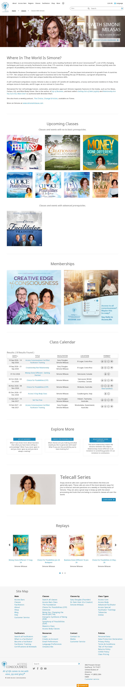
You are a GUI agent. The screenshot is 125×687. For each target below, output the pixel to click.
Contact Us (75, 636)
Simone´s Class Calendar (104, 40)
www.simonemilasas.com (33, 103)
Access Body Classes (51, 629)
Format (107, 356)
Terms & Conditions (106, 644)
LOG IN (109, 3)
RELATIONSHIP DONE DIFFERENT (100, 440)
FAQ (16, 615)
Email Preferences (50, 642)
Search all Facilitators (23, 636)
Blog (16, 612)
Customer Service (21, 617)
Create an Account (50, 639)
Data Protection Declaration (110, 639)
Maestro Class (48, 626)
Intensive (46, 610)
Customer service (92, 679)
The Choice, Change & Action (46, 98)
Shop (53, 3)
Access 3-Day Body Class (37, 393)
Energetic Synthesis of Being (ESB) (54, 618)
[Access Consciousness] (5, 7)
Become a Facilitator (23, 642)
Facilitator (62, 356)
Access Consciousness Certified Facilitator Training (37, 361)
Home (14, 11)
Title (37, 356)
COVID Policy (103, 652)
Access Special (104, 607)
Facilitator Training (22, 644)
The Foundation (49, 605)
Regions (31, 3)
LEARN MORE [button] (107, 500)
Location (85, 356)
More (58, 3)
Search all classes (49, 600)
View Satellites (107, 388)
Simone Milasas (77, 605)
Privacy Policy (104, 642)
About (14, 3)
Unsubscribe (47, 647)
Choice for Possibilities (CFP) (37, 380)
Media (72, 639)
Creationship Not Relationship (37, 367)
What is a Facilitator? (23, 639)
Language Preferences (52, 644)
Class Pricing (103, 654)
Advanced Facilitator (107, 605)
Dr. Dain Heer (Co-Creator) (81, 602)
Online (101, 615)
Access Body (103, 602)
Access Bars (22, 3)
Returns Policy (104, 649)
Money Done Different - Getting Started (37, 374)
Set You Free (37, 400)
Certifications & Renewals (25, 647)
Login (44, 636)
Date (14, 356)
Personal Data (104, 636)
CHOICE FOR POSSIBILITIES (62, 439)
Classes (37, 3)
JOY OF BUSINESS (24, 439)
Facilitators (46, 3)
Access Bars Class (49, 602)
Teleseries (102, 612)
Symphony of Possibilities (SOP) (53, 623)
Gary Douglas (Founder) (80, 600)
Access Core (103, 600)
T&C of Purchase (105, 647)
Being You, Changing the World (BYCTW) (52, 613)
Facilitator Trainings (107, 610)
